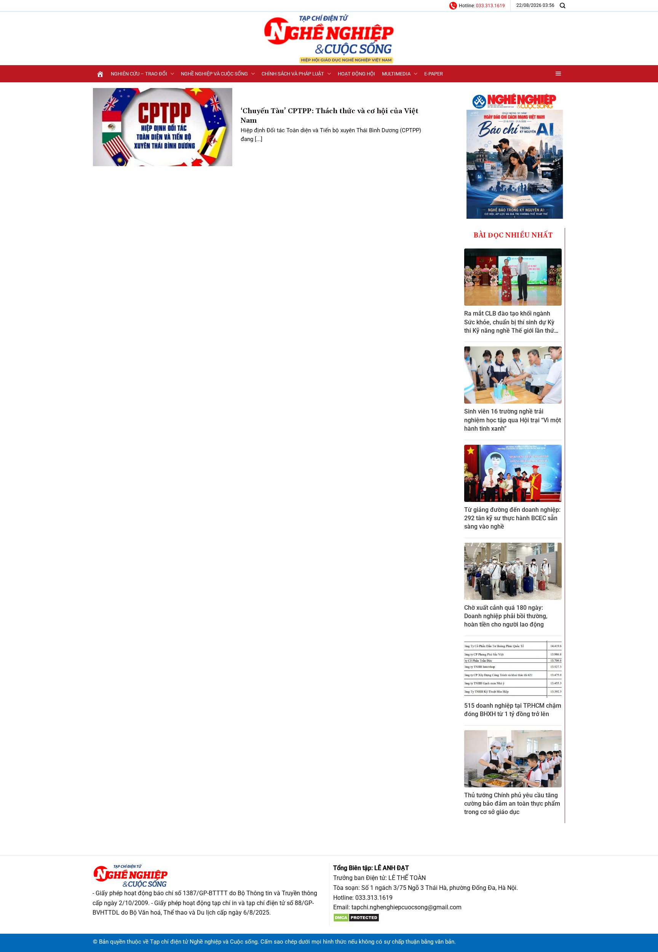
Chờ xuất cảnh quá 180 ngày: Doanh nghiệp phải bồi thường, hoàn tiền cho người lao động (506, 616)
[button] (558, 73)
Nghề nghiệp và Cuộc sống (214, 74)
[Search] (562, 5)
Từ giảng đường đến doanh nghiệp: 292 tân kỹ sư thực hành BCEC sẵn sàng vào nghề (512, 518)
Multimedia (396, 74)
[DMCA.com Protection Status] (356, 917)
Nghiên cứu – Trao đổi (139, 74)
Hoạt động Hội (356, 74)
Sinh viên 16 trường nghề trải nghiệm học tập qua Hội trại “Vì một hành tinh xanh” (512, 420)
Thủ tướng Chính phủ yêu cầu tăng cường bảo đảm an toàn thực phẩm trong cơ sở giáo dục (512, 804)
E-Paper (433, 74)
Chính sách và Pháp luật (293, 74)
